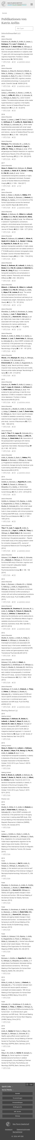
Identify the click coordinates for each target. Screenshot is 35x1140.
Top (30, 1084)
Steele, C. (4, 95)
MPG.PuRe (6, 62)
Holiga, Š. (6, 411)
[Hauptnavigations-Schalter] (32, 4)
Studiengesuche (17, 1107)
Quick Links (6, 1086)
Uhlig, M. (28, 73)
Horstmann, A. (22, 311)
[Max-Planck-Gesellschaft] (9, 1124)
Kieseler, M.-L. (21, 584)
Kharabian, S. (12, 93)
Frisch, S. (25, 119)
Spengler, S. (5, 1033)
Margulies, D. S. (6, 487)
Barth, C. (4, 195)
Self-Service (17, 1111)
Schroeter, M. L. (18, 124)
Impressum (8, 1129)
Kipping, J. (6, 314)
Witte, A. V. (19, 95)
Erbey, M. (13, 71)
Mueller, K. (14, 41)
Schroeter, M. (20, 667)
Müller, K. (16, 912)
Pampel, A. (11, 197)
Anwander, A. (5, 76)
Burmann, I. (20, 197)
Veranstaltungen (17, 1098)
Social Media (7, 1090)
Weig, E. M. (26, 1031)
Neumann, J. (8, 888)
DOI (14, 62)
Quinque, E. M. (8, 360)
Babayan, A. (5, 71)
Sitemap (17, 1116)
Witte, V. (4, 146)
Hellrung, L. (7, 587)
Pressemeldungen (18, 1102)
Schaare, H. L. (20, 73)
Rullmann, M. (22, 168)
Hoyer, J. (4, 584)
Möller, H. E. (20, 336)
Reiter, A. (4, 73)
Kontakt (17, 1093)
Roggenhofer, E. (27, 363)
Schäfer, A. (5, 482)
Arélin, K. (22, 41)
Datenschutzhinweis (23, 1129)
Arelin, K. (13, 173)
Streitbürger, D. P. (18, 665)
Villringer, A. (28, 47)
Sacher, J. (13, 200)
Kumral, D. (20, 71)
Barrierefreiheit (17, 1132)
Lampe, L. (29, 41)
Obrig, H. (23, 358)
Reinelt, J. (27, 71)
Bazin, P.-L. (14, 76)
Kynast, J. (21, 93)
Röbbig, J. (11, 73)
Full (20, 186)
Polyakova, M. (6, 41)
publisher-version (24, 62)
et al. (3, 49)
